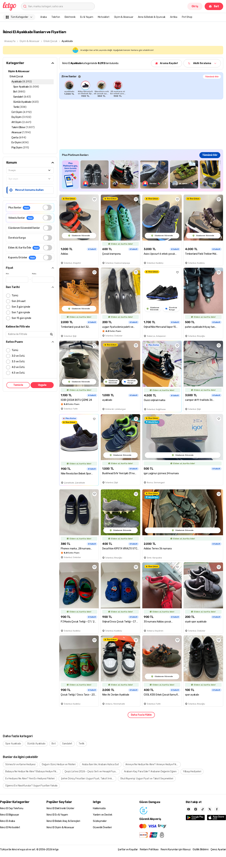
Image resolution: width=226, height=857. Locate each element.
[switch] (47, 207)
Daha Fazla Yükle (141, 714)
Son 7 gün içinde (21, 312)
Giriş (195, 6)
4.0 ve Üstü (18, 367)
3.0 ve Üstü (18, 355)
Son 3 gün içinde (21, 306)
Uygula (42, 384)
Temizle (18, 384)
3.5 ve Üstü (18, 361)
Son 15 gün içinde (21, 318)
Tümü (15, 295)
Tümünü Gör (212, 76)
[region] (141, 89)
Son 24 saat (19, 301)
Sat (216, 6)
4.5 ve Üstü (18, 372)
